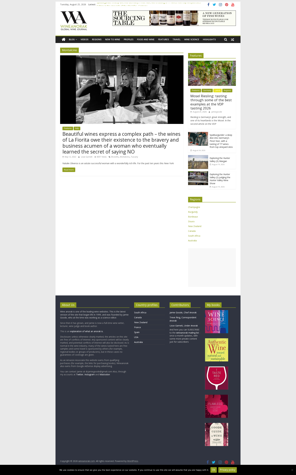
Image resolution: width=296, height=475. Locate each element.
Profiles (128, 39)
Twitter (79, 374)
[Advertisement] (212, 267)
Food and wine (145, 39)
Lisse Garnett (87, 157)
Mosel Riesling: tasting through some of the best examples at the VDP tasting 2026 (211, 102)
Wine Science (191, 39)
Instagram (89, 374)
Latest (217, 90)
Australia (192, 240)
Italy (77, 128)
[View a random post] (232, 39)
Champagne (194, 207)
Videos (84, 39)
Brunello (115, 157)
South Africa (194, 235)
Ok (213, 469)
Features (163, 39)
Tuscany (134, 157)
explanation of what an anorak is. (86, 331)
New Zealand (194, 226)
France (137, 327)
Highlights (209, 39)
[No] (292, 469)
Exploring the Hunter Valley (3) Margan (220, 160)
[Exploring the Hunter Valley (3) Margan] (198, 156)
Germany (207, 90)
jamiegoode (216, 112)
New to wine (112, 39)
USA (136, 337)
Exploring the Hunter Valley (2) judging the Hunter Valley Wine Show (220, 179)
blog (72, 39)
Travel (177, 39)
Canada (192, 230)
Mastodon (105, 374)
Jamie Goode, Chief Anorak (183, 312)
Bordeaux (193, 216)
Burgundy (193, 211)
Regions (96, 39)
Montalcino (125, 157)
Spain (137, 332)
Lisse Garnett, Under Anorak (184, 325)
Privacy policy (227, 469)
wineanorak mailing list (187, 332)
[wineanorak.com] (63, 39)
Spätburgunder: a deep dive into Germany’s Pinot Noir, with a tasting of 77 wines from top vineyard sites (149, 4)
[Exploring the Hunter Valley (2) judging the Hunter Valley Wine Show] (198, 172)
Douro (191, 221)
